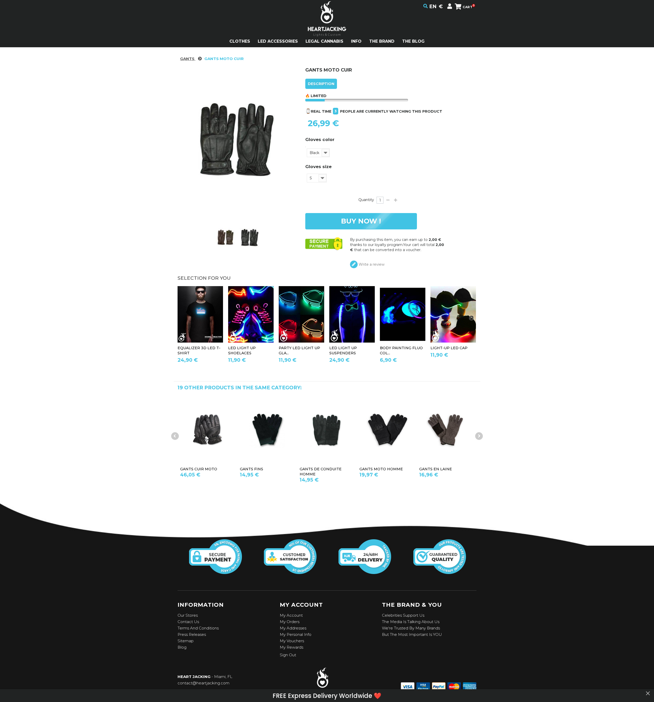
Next (479, 436)
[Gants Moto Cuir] (226, 238)
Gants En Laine (435, 469)
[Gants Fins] (267, 429)
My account (291, 615)
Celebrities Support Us (403, 615)
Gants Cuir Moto (198, 469)
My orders (289, 621)
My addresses (293, 628)
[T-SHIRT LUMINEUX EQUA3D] (200, 314)
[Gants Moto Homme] (386, 429)
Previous (175, 436)
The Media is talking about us (410, 621)
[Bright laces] (251, 314)
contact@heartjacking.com (203, 683)
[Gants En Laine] (446, 429)
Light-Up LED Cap (449, 348)
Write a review (371, 264)
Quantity (366, 199)
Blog (182, 647)
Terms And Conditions (198, 628)
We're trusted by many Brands (411, 628)
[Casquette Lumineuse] (453, 314)
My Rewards (291, 647)
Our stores (188, 615)
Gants (187, 58)
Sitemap (186, 640)
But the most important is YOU (412, 634)
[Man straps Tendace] (352, 314)
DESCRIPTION (321, 83)
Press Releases (192, 634)
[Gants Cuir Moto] (207, 429)
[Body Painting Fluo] (402, 314)
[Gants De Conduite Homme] (327, 429)
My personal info (295, 634)
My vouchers (292, 640)
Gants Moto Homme (381, 469)
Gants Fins (251, 469)
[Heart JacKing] (327, 27)
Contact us (188, 621)
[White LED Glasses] (301, 314)
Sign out (288, 654)
